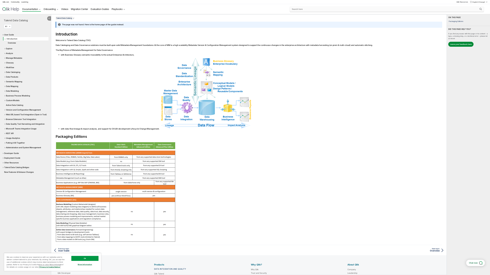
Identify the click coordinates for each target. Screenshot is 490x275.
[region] (52, 262)
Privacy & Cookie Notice (50, 267)
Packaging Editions (456, 21)
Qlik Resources (462, 2)
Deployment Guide (12, 158)
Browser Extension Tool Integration (21, 119)
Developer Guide (11, 153)
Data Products (12, 77)
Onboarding (50, 9)
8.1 (6, 26)
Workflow (10, 67)
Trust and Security (259, 273)
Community (15, 2)
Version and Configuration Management (23, 110)
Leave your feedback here (461, 44)
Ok (85, 258)
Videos (64, 9)
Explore (9, 48)
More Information (85, 264)
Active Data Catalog (14, 105)
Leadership (352, 273)
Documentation (30, 9)
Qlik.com (6, 2)
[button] (481, 9)
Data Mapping (12, 86)
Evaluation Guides (100, 9)
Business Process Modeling (18, 96)
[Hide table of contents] (49, 18)
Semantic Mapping (14, 81)
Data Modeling (12, 91)
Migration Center (79, 9)
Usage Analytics (13, 138)
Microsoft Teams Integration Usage (21, 129)
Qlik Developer (64, 273)
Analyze (9, 53)
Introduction (12, 39)
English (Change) (479, 2)
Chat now (473, 263)
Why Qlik (255, 269)
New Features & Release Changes (19, 172)
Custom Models (13, 100)
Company (351, 269)
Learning (24, 2)
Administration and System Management (23, 147)
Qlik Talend (159, 274)
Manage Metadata (14, 58)
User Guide (9, 35)
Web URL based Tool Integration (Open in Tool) (26, 114)
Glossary (10, 63)
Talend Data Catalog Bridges (16, 167)
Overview (12, 43)
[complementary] (468, 144)
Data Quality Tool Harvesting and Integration (25, 124)
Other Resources (11, 163)
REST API (10, 133)
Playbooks (117, 9)
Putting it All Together (15, 143)
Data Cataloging (13, 72)
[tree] (25, 102)
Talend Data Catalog (16, 20)
